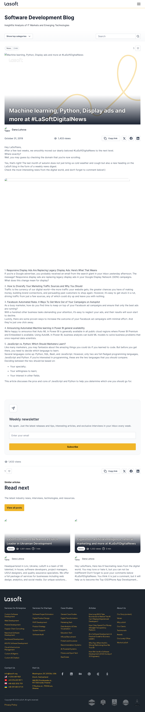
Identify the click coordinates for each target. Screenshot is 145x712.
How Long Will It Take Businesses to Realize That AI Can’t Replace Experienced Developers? (99, 617)
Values (119, 618)
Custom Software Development (11, 615)
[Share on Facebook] (131, 138)
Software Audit (38, 634)
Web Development (12, 621)
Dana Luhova (19, 129)
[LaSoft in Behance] (80, 674)
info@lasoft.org (11, 674)
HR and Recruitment (68, 637)
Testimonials (122, 630)
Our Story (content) (124, 614)
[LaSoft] (11, 4)
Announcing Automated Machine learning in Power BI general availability (46, 328)
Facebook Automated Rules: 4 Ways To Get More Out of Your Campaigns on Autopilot (53, 301)
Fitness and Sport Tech (69, 653)
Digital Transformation (69, 618)
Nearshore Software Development (12, 634)
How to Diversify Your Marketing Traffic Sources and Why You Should (44, 286)
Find (137, 36)
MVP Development (40, 622)
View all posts (14, 507)
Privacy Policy (11, 705)
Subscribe (72, 446)
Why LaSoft (121, 622)
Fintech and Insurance (69, 641)
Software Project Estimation (43, 614)
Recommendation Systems (71, 645)
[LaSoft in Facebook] (62, 674)
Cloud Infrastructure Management (12, 648)
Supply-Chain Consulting (14, 629)
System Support (39, 630)
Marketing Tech (66, 622)
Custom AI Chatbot (12, 658)
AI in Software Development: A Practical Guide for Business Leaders (100, 636)
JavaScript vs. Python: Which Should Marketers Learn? (36, 343)
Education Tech (66, 633)
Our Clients (121, 626)
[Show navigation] (139, 4)
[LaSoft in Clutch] (98, 674)
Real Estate (65, 657)
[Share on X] (124, 138)
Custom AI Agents (11, 654)
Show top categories (16, 36)
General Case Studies (69, 614)
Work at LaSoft (122, 642)
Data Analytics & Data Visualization (69, 627)
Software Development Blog (39, 17)
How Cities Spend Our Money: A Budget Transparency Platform (100, 627)
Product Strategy (39, 626)
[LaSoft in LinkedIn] (71, 674)
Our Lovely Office (123, 638)
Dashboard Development (14, 639)
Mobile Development (13, 625)
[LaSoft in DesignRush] (107, 674)
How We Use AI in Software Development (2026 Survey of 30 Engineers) (100, 654)
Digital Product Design (41, 618)
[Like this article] (137, 48)
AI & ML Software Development (16, 643)
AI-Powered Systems (69, 649)
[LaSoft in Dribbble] (89, 674)
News (9, 48)
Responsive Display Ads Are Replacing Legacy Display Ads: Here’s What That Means (52, 270)
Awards (120, 634)
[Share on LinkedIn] (137, 138)
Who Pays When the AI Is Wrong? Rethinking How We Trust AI (99, 645)
